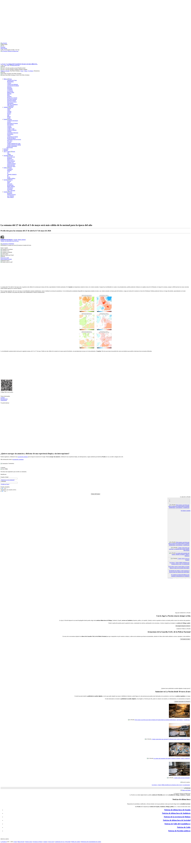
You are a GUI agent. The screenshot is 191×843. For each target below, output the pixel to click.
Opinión (6, 191)
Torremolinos (10, 103)
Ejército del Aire (11, 165)
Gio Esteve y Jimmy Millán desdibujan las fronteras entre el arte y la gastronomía (179, 563)
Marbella (9, 93)
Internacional (10, 147)
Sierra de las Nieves (11, 101)
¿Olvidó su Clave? (5, 484)
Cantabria (9, 127)
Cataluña (9, 131)
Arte (8, 153)
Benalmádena (10, 81)
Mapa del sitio (21, 841)
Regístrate (3, 47)
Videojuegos (10, 187)
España (5, 119)
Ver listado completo (185, 510)
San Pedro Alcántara (15, 71)
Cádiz (8, 109)
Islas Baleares (10, 124)
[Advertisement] (45, 11)
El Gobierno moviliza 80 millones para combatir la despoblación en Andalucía (180, 575)
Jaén (8, 115)
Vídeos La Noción (5, 71)
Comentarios (11, 243)
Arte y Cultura (7, 151)
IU (7, 173)
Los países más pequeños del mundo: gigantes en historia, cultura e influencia (180, 554)
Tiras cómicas (10, 197)
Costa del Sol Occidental (13, 85)
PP (8, 175)
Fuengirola (9, 88)
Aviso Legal (51, 841)
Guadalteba (10, 89)
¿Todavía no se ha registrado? (8, 480)
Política (5, 167)
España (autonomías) (12, 146)
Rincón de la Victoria (12, 97)
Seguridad (6, 155)
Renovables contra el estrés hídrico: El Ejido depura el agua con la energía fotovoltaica (178, 567)
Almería (9, 108)
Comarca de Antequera (12, 84)
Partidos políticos (11, 178)
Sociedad (6, 179)
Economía (6, 148)
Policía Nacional (11, 161)
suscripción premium (23, 456)
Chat (2, 65)
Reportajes (9, 193)
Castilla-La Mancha (11, 130)
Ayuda (15, 841)
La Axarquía (10, 91)
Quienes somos (28, 841)
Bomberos (9, 158)
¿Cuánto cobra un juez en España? (182, 777)
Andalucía (6, 107)
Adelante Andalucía (11, 174)
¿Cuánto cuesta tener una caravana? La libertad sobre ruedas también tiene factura (179, 549)
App (8, 65)
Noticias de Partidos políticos (179, 831)
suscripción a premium (18, 459)
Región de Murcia (11, 138)
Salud (8, 182)
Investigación (10, 185)
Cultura (9, 154)
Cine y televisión (11, 190)
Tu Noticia (30, 71)
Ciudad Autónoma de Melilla (14, 144)
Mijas (8, 95)
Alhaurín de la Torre (12, 80)
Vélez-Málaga (10, 105)
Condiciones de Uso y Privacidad (62, 841)
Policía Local (10, 159)
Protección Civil (11, 157)
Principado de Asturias (12, 123)
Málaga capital (10, 92)
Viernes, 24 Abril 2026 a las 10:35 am (10, 241)
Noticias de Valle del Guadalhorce (177, 824)
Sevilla (8, 118)
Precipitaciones (4, 399)
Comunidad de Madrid (12, 136)
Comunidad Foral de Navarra (14, 139)
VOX (8, 171)
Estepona (9, 87)
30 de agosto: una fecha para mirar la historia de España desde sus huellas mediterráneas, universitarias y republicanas (178, 506)
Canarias (9, 126)
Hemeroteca (37, 71)
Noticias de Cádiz (183, 827)
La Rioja (9, 142)
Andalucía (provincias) (12, 120)
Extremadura (10, 134)
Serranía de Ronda (11, 100)
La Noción (3, 64)
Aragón (9, 122)
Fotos (22, 71)
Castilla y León (10, 128)
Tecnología (9, 189)
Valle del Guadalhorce (12, 104)
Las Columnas (10, 196)
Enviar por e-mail (5, 257)
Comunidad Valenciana (12, 132)
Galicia (9, 135)
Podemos (9, 170)
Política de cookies (75, 841)
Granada (9, 112)
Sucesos (9, 181)
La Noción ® (4, 841)
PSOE (8, 177)
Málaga (5, 79)
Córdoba (9, 111)
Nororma (9, 96)
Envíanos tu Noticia (37, 841)
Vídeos (25, 71)
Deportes (6, 150)
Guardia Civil (10, 162)
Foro (5, 65)
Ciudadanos (10, 169)
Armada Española (11, 163)
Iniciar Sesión (4, 48)
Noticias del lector (11, 194)
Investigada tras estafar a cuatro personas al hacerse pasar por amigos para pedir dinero (179, 571)
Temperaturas (4, 400)
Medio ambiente (11, 186)
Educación (9, 183)
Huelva (9, 114)
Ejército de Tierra (11, 166)
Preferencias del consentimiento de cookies (91, 841)
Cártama (9, 83)
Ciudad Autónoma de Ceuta (13, 143)
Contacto (45, 841)
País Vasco (9, 140)
